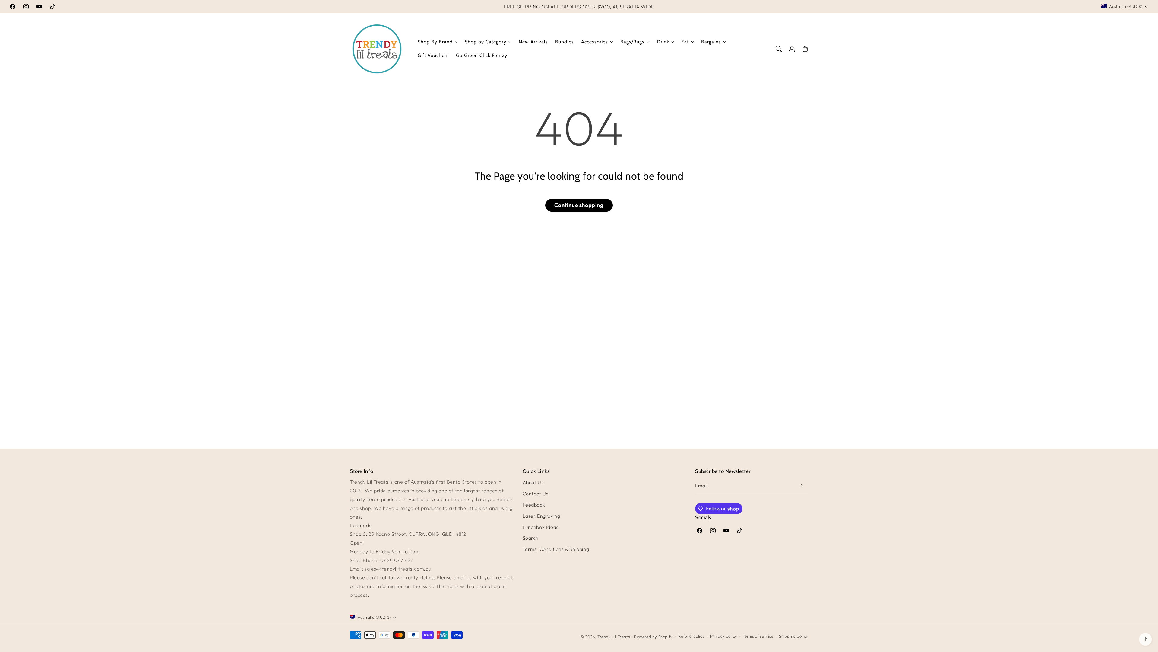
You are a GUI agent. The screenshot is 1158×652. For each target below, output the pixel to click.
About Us (533, 482)
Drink (663, 42)
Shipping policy (793, 636)
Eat (685, 42)
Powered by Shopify (653, 636)
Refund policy (691, 636)
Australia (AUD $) (1125, 6)
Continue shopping (578, 205)
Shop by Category (485, 42)
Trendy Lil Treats (613, 636)
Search (531, 538)
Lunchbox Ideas (540, 527)
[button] (778, 49)
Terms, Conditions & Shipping (556, 549)
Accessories (594, 42)
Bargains (711, 42)
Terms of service (758, 636)
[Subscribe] (801, 486)
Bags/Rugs (632, 42)
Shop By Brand (435, 42)
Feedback (534, 505)
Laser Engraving (541, 516)
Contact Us (536, 494)
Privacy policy (723, 636)
